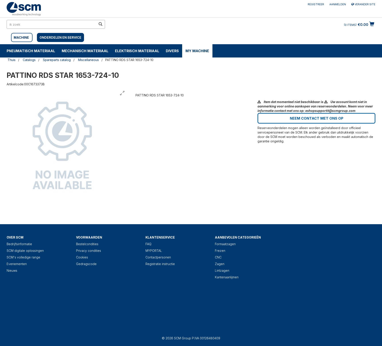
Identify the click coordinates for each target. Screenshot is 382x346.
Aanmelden (337, 4)
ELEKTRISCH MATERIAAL (137, 51)
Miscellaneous (88, 60)
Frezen (220, 250)
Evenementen (17, 264)
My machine (197, 51)
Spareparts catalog (57, 60)
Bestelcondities (87, 244)
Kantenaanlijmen (227, 277)
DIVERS (172, 51)
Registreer (316, 4)
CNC (218, 257)
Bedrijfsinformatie (19, 244)
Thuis (11, 60)
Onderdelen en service (60, 37)
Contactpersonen (158, 257)
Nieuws (12, 270)
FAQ (148, 244)
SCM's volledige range (23, 257)
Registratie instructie (160, 264)
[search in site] (100, 24)
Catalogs (29, 60)
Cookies (82, 257)
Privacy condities (88, 250)
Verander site (364, 4)
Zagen (219, 264)
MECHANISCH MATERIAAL (85, 51)
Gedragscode (86, 264)
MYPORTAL (153, 250)
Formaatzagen (225, 244)
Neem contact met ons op (316, 118)
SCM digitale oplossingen (25, 250)
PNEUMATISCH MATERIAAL (31, 51)
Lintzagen (222, 270)
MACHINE (21, 37)
